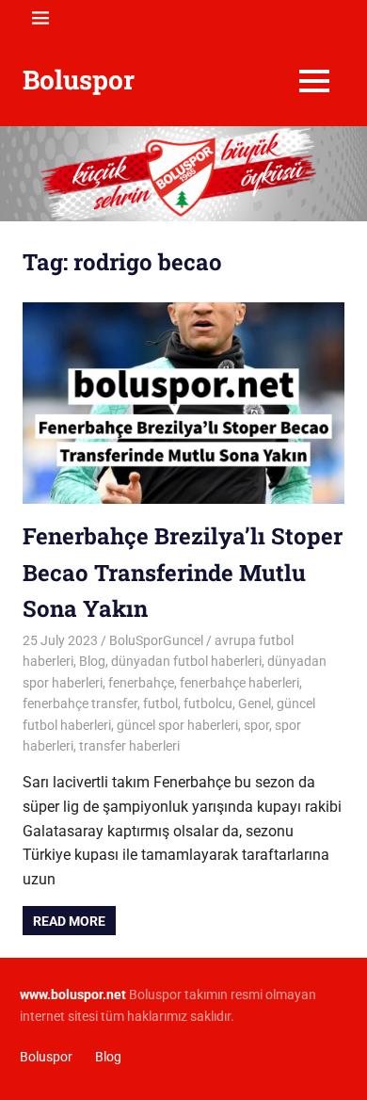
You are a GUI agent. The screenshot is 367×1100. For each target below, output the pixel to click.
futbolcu (208, 703)
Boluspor (79, 79)
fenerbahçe (141, 682)
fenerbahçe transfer (80, 703)
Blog (92, 661)
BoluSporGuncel (156, 640)
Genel (254, 703)
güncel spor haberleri (177, 725)
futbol (160, 703)
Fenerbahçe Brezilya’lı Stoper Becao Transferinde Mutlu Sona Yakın (183, 572)
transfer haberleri (129, 745)
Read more (69, 921)
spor (256, 725)
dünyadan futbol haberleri (186, 661)
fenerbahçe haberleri (239, 682)
